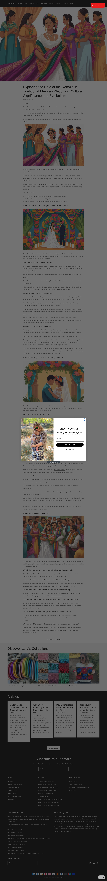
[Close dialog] (84, 420)
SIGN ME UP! (70, 445)
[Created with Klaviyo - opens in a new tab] (53, 462)
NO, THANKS (70, 449)
